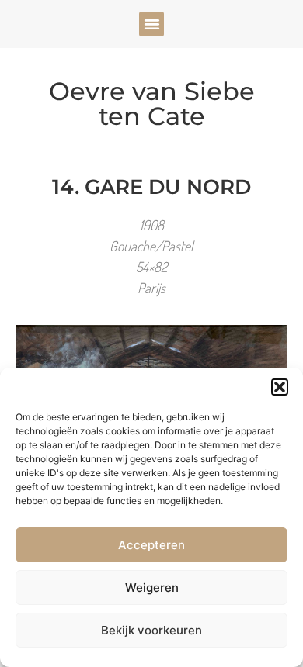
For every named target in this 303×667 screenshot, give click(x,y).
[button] (279, 387)
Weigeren (152, 587)
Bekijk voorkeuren (151, 630)
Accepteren (151, 544)
